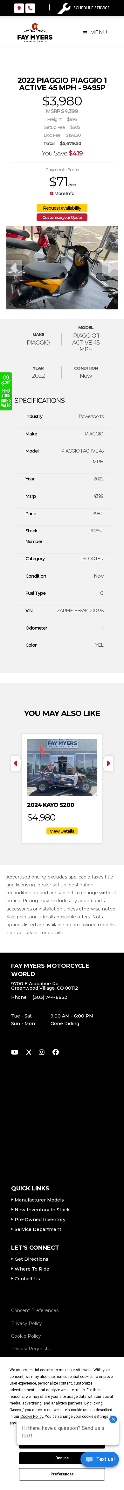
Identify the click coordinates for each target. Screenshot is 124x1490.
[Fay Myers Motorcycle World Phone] (30, 8)
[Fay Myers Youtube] (14, 1053)
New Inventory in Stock (42, 1210)
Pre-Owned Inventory (40, 1219)
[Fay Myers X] (28, 1053)
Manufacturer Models (39, 1200)
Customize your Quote (62, 217)
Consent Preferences (35, 1310)
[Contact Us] (19, 8)
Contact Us (27, 1279)
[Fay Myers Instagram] (42, 1053)
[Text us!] (99, 1461)
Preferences (62, 1474)
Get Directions (31, 1259)
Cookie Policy (26, 1336)
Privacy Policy (26, 1323)
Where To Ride (32, 1269)
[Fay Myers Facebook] (55, 1053)
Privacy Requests (30, 1349)
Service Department (38, 1229)
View (62, 830)
